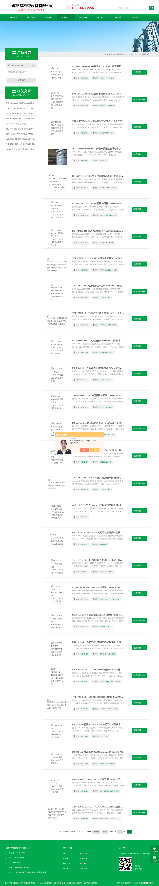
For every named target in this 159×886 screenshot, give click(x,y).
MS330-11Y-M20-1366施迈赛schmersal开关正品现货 (97, 752)
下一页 (96, 832)
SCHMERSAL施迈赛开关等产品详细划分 (21, 108)
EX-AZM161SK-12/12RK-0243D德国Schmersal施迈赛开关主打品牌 (105, 669)
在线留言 (100, 17)
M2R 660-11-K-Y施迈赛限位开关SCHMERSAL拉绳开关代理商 (103, 615)
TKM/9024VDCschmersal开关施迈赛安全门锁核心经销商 (100, 477)
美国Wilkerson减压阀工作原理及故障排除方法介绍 (21, 119)
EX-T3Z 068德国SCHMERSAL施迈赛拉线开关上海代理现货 (102, 724)
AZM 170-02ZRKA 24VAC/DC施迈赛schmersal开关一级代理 (102, 779)
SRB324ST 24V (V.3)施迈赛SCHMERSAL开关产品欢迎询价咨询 (104, 121)
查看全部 (21, 80)
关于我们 (31, 17)
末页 (104, 832)
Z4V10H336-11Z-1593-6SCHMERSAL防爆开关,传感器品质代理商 (104, 642)
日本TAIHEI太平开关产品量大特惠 (19, 134)
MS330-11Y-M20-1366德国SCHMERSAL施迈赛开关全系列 (101, 66)
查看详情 (137, 72)
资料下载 (118, 17)
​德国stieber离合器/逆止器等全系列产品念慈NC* (21, 129)
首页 (106, 54)
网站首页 (13, 17)
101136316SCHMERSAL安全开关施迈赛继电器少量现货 (100, 148)
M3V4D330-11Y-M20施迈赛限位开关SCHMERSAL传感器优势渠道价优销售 (109, 231)
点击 (34, 65)
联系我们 (135, 17)
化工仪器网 (137, 883)
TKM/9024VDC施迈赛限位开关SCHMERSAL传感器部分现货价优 (104, 285)
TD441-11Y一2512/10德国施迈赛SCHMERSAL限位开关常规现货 (104, 560)
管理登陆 (120, 883)
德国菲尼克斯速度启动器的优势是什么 (21, 113)
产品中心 (112, 54)
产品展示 (66, 17)
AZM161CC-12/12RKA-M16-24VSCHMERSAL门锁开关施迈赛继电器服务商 (110, 505)
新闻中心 (48, 17)
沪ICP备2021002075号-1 (76, 883)
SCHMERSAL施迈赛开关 (18, 72)
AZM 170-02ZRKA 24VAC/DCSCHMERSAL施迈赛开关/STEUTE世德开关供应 (111, 806)
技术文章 (66, 863)
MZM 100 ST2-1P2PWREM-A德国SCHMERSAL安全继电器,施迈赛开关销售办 (111, 587)
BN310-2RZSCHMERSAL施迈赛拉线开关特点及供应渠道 (100, 532)
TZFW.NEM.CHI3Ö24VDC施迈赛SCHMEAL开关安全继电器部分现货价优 (109, 313)
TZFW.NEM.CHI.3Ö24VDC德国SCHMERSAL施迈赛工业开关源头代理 (107, 697)
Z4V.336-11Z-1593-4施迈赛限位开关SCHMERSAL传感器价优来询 (104, 395)
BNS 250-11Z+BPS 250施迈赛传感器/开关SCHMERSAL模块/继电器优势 (107, 93)
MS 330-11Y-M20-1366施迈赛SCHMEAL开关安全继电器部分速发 (104, 423)
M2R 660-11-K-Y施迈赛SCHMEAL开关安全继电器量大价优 (101, 368)
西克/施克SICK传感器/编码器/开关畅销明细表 (21, 139)
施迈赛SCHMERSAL (15, 65)
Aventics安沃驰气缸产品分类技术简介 (20, 149)
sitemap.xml (148, 883)
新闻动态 (83, 858)
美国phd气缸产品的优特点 (16, 124)
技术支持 (83, 17)
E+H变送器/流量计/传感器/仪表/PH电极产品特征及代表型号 (21, 144)
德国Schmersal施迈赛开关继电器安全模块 (21, 103)
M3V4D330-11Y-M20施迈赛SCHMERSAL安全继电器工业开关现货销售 (107, 340)
